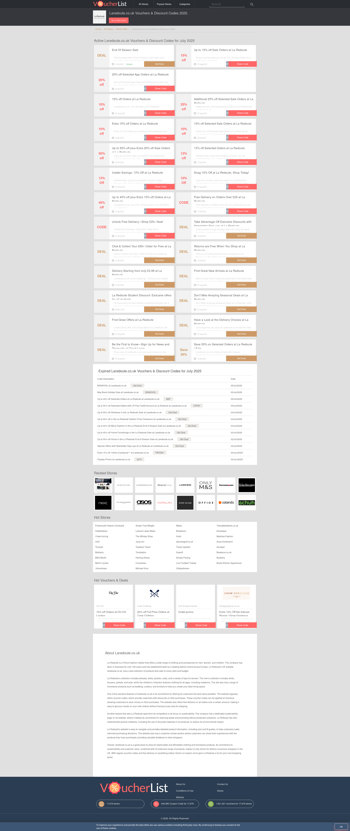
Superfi (179, 552)
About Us (180, 784)
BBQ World (100, 557)
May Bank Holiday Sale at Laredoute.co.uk (118, 392)
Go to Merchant (118, 20)
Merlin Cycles (101, 563)
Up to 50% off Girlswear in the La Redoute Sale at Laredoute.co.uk (129, 412)
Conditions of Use (184, 790)
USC (97, 541)
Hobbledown (101, 531)
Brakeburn (181, 531)
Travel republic (183, 547)
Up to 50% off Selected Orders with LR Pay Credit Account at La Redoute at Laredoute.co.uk (142, 405)
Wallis (179, 525)
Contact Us (222, 784)
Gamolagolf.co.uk (184, 541)
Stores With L (122, 29)
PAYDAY (159, 452)
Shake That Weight (145, 525)
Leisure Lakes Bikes (145, 531)
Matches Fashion (225, 536)
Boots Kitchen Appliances (229, 563)
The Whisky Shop (144, 536)
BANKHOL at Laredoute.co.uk (111, 385)
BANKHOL (150, 392)
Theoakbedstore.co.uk (227, 525)
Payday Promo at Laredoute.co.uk (113, 459)
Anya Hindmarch (225, 541)
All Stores (143, 4)
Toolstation (141, 552)
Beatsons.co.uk (224, 552)
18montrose (101, 568)
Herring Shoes (143, 557)
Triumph (99, 547)
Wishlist (180, 797)
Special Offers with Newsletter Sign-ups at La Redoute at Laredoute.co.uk (133, 445)
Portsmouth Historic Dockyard (109, 525)
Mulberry (99, 552)
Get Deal (137, 385)
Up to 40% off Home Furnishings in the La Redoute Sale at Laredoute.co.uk (133, 432)
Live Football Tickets (186, 563)
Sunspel (221, 547)
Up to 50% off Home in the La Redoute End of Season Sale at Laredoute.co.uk (135, 439)
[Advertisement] (216, 78)
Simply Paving (183, 557)
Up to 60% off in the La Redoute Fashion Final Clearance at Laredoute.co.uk (134, 419)
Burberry (221, 557)
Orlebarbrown (182, 568)
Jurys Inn (140, 541)
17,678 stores (113, 803)
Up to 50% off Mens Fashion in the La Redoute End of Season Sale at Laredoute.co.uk (139, 425)
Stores (220, 790)
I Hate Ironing (101, 536)
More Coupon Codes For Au (230, 797)
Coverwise (141, 563)
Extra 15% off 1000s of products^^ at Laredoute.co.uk (123, 452)
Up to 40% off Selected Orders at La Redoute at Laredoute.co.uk (128, 399)
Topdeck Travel (143, 547)
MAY (168, 399)
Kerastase (221, 531)
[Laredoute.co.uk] (99, 17)
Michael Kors (142, 568)
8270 (139, 459)
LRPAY (196, 405)
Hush (178, 536)
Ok (341, 826)
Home (98, 29)
